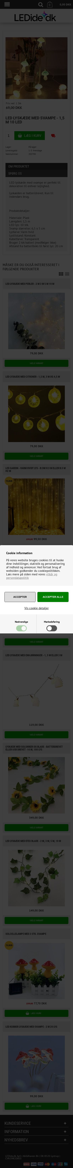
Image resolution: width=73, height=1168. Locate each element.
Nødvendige (21, 622)
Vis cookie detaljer (36, 608)
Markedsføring (52, 622)
